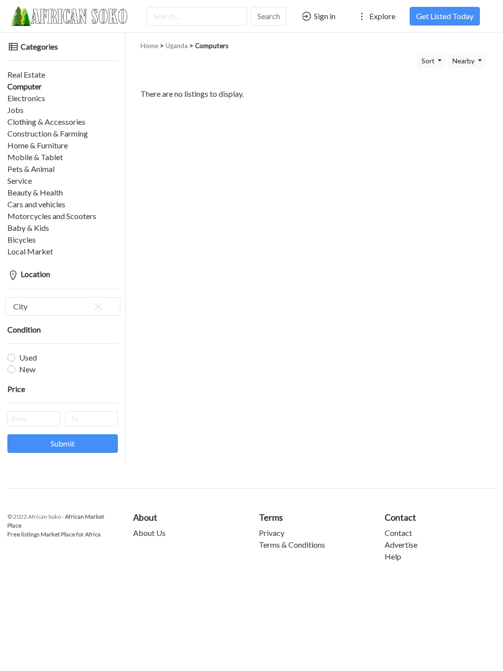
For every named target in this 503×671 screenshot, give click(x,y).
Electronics (26, 98)
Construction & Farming (47, 133)
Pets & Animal (31, 168)
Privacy (271, 532)
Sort (428, 60)
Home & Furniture (37, 145)
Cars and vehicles (36, 204)
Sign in (323, 16)
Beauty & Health (35, 192)
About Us (149, 532)
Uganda (177, 46)
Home (149, 46)
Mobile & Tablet (35, 157)
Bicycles (21, 239)
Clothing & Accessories (46, 121)
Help (393, 556)
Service (19, 180)
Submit (63, 443)
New (27, 369)
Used (28, 357)
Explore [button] (381, 16)
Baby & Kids (28, 227)
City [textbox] (20, 306)
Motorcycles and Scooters (51, 216)
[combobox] (62, 306)
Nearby (464, 60)
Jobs (15, 109)
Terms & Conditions (292, 544)
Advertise (401, 544)
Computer (24, 86)
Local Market (30, 251)
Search (268, 16)
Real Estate (26, 74)
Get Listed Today (445, 16)
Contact (398, 532)
